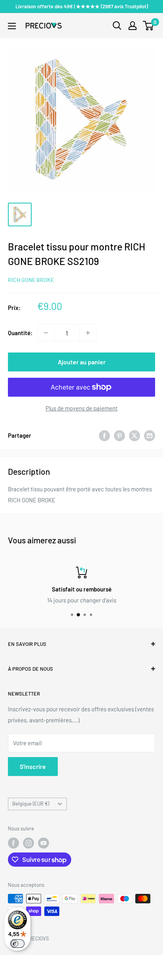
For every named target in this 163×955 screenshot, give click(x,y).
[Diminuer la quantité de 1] (46, 333)
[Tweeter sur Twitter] (134, 435)
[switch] (17, 943)
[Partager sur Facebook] (104, 435)
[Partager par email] (149, 435)
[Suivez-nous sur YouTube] (43, 843)
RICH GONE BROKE (31, 279)
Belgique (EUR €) (30, 803)
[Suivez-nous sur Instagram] (28, 843)
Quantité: (20, 332)
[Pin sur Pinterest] (119, 435)
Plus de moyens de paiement (81, 408)
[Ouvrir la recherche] (117, 25)
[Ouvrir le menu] (12, 26)
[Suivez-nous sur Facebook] (13, 843)
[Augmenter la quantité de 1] (88, 333)
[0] (149, 25)
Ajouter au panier (82, 362)
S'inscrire (33, 766)
